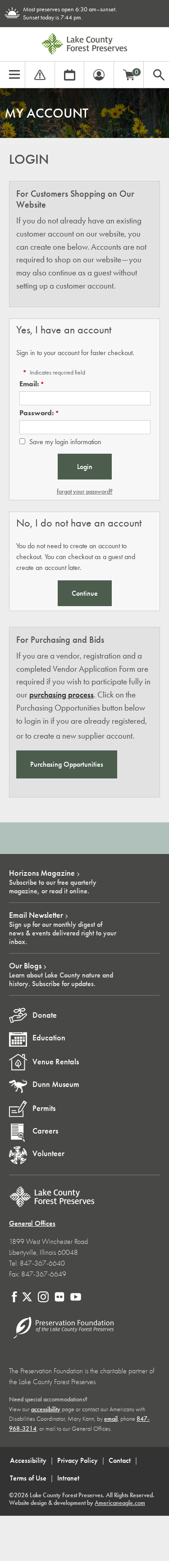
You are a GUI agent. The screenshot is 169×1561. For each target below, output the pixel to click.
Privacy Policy (77, 1460)
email (111, 1419)
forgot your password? (85, 491)
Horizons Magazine (42, 873)
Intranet (68, 1478)
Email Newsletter (36, 915)
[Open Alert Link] (40, 73)
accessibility (45, 1409)
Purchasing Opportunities (66, 764)
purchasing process (61, 694)
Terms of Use (28, 1478)
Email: (29, 384)
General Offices (32, 1223)
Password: (36, 412)
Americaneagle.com (120, 1503)
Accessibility (28, 1460)
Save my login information (65, 441)
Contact (120, 1460)
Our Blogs (25, 966)
